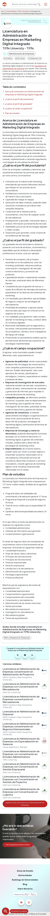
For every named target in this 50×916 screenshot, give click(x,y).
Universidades (11, 11)
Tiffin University (23, 11)
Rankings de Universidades (25, 879)
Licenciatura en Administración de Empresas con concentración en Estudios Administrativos (21, 754)
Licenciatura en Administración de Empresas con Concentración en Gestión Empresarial (21, 767)
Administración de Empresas (21, 53)
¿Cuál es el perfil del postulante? (19, 99)
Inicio (3, 11)
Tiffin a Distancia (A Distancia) (16, 637)
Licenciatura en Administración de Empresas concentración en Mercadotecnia (21, 699)
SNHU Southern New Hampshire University (17, 678)
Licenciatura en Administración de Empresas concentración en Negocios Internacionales (21, 726)
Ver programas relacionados (18, 844)
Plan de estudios (12, 113)
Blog (25, 884)
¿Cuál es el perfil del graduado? (18, 104)
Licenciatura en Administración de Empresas (21, 713)
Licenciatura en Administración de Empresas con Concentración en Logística (21, 792)
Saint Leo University (12, 692)
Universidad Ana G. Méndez (15, 747)
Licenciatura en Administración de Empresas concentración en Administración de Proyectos (21, 672)
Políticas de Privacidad (37, 914)
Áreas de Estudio (25, 871)
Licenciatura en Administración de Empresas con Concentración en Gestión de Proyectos (21, 779)
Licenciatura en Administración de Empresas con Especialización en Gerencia (21, 741)
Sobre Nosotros (25, 888)
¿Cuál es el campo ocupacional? (18, 108)
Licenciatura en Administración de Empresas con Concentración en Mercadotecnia (21, 687)
